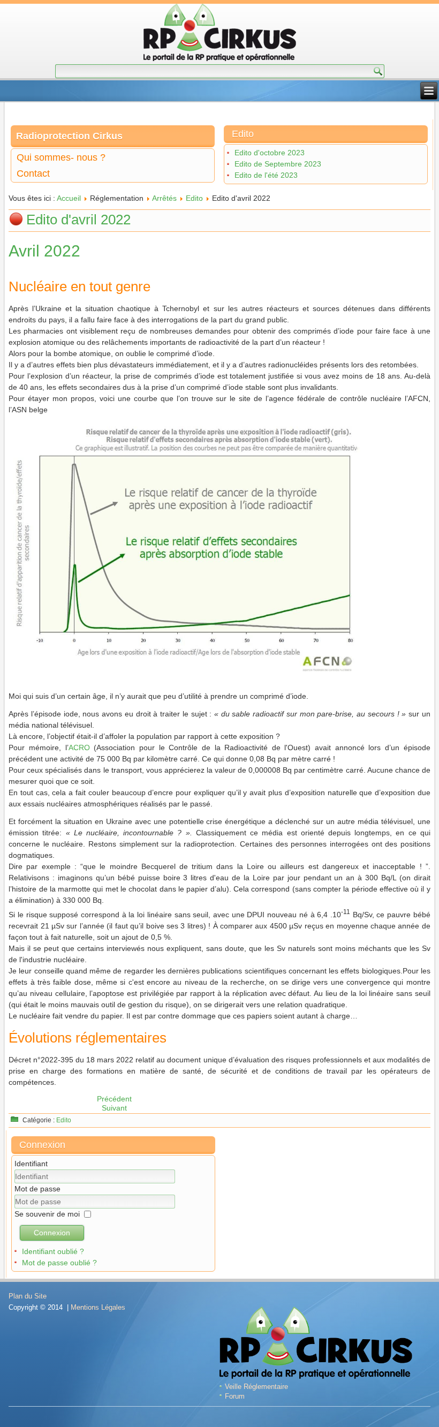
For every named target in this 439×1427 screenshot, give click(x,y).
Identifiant (31, 1163)
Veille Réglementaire (256, 1387)
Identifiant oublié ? (53, 1251)
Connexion (52, 1232)
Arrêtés (164, 198)
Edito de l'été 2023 (266, 175)
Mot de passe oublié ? (59, 1262)
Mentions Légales (98, 1307)
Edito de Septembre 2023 (277, 164)
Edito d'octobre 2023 (269, 152)
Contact (33, 173)
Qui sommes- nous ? (61, 157)
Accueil (69, 198)
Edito (194, 198)
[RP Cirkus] (219, 34)
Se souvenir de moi (47, 1214)
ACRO (79, 747)
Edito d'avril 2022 (78, 220)
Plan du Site (28, 1296)
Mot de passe (37, 1188)
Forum (235, 1396)
